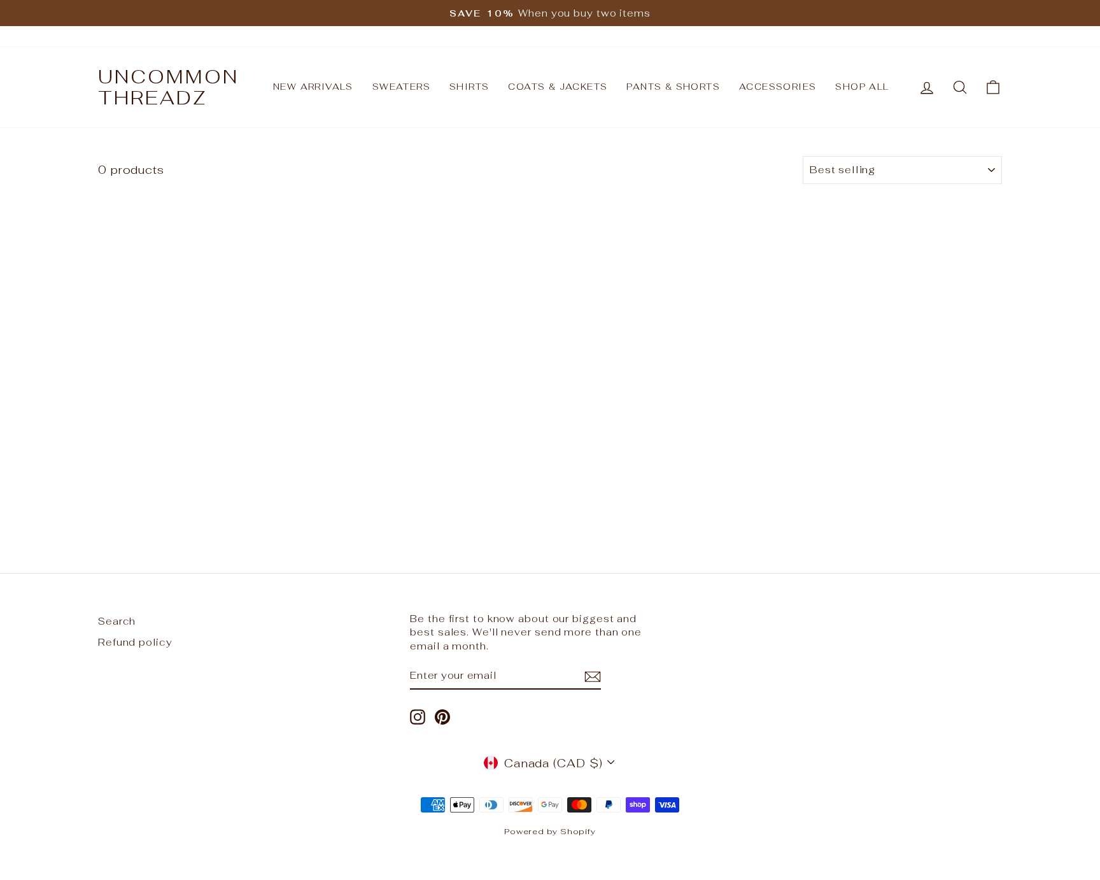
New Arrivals (313, 86)
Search (117, 621)
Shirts (469, 86)
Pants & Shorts (673, 86)
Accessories (777, 86)
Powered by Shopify (550, 831)
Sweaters (401, 86)
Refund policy (135, 642)
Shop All (862, 86)
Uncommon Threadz (168, 87)
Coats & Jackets (557, 86)
